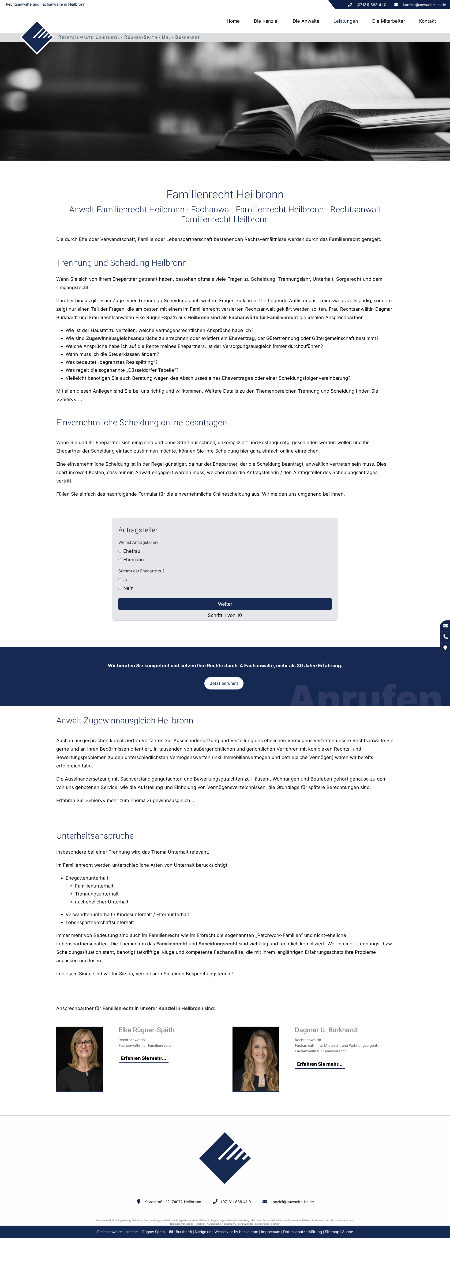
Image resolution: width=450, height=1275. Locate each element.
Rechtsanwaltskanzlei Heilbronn (187, 1223)
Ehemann (133, 559)
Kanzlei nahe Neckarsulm (221, 1223)
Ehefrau (131, 551)
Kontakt (427, 21)
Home (233, 21)
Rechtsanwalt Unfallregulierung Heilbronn (119, 1220)
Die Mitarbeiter (388, 21)
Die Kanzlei (266, 21)
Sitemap (332, 1231)
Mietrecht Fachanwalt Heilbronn (269, 1220)
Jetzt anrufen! (224, 683)
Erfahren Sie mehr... (143, 1058)
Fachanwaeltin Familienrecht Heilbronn (258, 1223)
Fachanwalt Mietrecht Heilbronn (306, 1220)
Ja (125, 579)
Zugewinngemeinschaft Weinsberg (230, 1220)
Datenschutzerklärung (302, 1231)
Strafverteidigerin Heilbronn (159, 1220)
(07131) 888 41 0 (236, 1201)
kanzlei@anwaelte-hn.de (424, 4)
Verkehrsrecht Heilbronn (339, 1220)
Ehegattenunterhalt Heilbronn (193, 1220)
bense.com (248, 1231)
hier (66, 399)
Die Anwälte (306, 21)
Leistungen (346, 21)
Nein (128, 588)
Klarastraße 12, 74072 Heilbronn (172, 1201)
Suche (347, 1231)
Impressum (270, 1231)
